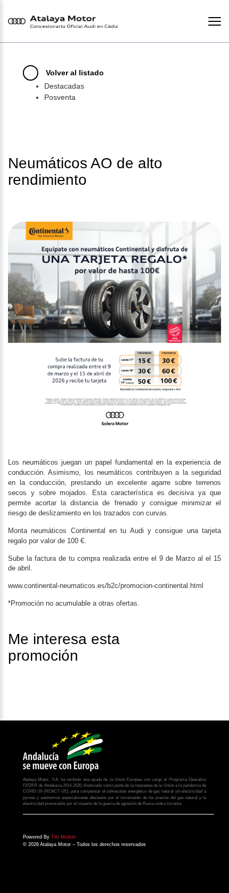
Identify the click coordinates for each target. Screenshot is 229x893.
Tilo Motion (63, 837)
